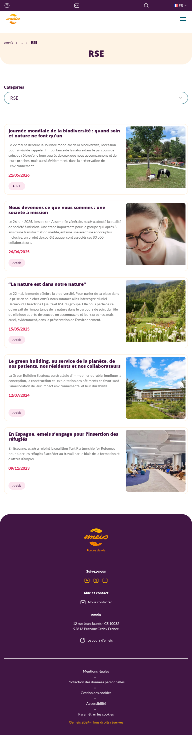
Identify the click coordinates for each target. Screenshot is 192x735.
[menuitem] (7, 5)
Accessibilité (96, 703)
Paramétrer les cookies (96, 714)
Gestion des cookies (96, 693)
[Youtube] (87, 580)
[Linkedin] (105, 580)
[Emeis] (13, 19)
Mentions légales (96, 671)
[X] (96, 580)
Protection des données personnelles (96, 682)
